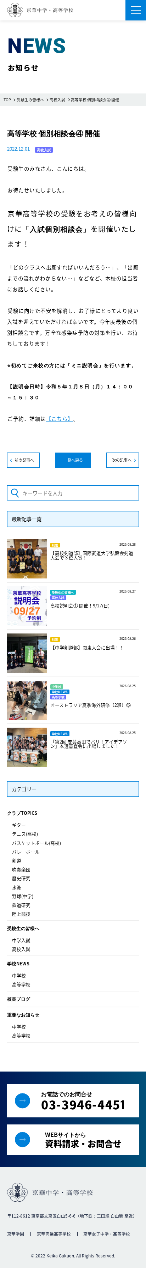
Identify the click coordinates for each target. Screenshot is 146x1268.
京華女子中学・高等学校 (106, 1234)
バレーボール (26, 851)
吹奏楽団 (21, 869)
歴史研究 (21, 878)
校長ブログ (18, 998)
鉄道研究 (21, 905)
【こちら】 (59, 418)
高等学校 (21, 984)
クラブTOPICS (22, 812)
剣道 (16, 860)
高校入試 (21, 949)
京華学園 (15, 1234)
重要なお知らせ (23, 1014)
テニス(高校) (25, 833)
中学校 (19, 975)
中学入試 (21, 940)
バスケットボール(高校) (36, 842)
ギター (19, 824)
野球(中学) (22, 896)
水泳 (16, 887)
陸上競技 (21, 913)
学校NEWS (18, 963)
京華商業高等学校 (54, 1234)
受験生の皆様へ (23, 928)
